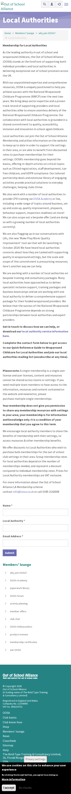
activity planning (19, 603)
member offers (18, 611)
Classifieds (9, 741)
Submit (9, 553)
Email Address (13, 536)
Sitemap (8, 745)
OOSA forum (17, 596)
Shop (6, 727)
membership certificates (23, 642)
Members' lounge (24, 33)
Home (8, 33)
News (6, 736)
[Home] (17, 6)
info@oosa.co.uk (23, 491)
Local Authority (14, 521)
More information (13, 779)
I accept (8, 787)
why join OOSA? (47, 33)
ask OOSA (15, 650)
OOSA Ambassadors (21, 626)
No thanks (25, 787)
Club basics (10, 717)
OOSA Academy (18, 580)
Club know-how (12, 722)
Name (7, 505)
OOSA (6, 712)
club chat (15, 619)
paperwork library (19, 588)
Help (6, 750)
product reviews (19, 634)
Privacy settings (35, 759)
